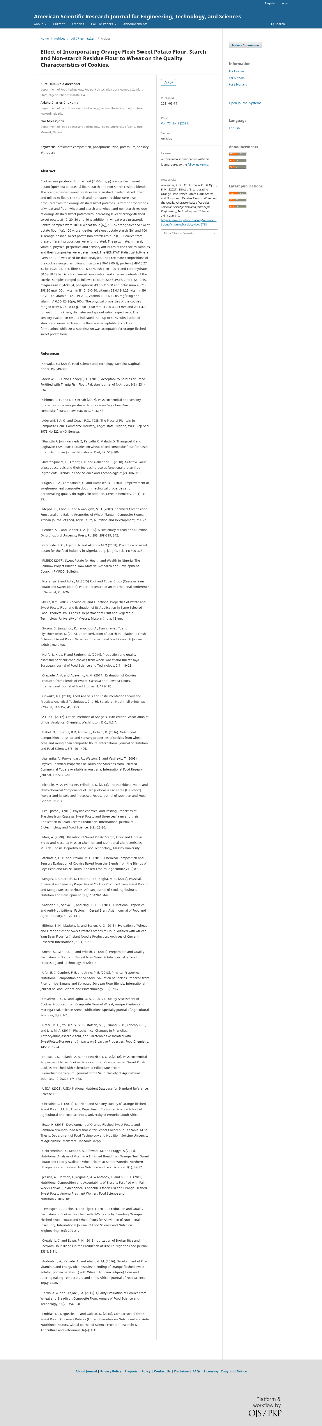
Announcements (135, 24)
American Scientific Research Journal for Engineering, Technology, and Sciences (137, 16)
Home (45, 38)
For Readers (236, 71)
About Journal (86, 1371)
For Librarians (238, 84)
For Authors (236, 78)
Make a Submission (245, 45)
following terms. (198, 164)
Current (59, 24)
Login (284, 3)
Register (270, 3)
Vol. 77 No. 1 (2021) (83, 38)
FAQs (196, 1371)
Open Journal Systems (245, 103)
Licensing (211, 1371)
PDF (170, 82)
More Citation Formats (179, 233)
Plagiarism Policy (137, 1371)
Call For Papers (102, 24)
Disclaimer (182, 1371)
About (39, 24)
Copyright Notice (234, 1371)
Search (279, 24)
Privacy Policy (110, 1371)
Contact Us (162, 1371)
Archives (78, 24)
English (234, 128)
